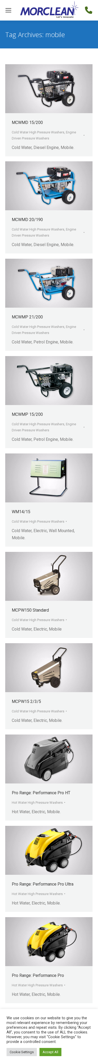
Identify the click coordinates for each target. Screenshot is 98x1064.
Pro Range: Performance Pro (38, 975)
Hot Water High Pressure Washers (37, 803)
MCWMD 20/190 (27, 219)
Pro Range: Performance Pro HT (41, 792)
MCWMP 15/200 (27, 414)
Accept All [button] (50, 1052)
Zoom (42, 88)
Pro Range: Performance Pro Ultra (42, 884)
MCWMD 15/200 (27, 122)
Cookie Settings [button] (22, 1052)
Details (56, 88)
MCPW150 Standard (30, 610)
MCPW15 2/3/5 (26, 701)
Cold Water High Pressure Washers (38, 132)
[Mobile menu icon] (8, 10)
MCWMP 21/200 (27, 316)
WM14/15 (21, 511)
